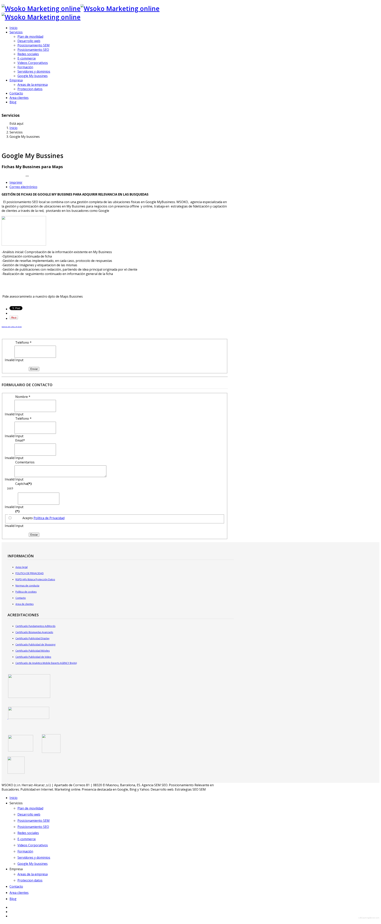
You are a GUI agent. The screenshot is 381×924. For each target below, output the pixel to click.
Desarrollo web (28, 41)
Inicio (13, 28)
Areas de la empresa (32, 84)
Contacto (16, 93)
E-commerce (26, 58)
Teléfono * (23, 342)
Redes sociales (28, 54)
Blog (13, 102)
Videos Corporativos (32, 63)
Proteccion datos (29, 89)
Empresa (16, 80)
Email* (20, 440)
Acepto (43, 518)
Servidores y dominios (33, 71)
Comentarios (25, 462)
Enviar (34, 368)
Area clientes (19, 97)
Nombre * (22, 396)
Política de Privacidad (49, 518)
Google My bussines (32, 76)
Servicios (16, 32)
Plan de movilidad (30, 36)
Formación (25, 67)
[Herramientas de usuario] (27, 176)
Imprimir (16, 182)
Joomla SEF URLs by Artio (12, 326)
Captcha (23, 483)
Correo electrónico (23, 187)
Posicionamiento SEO (33, 49)
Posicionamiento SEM (33, 45)
